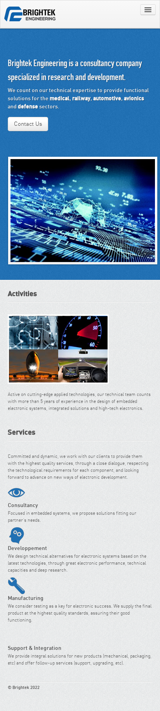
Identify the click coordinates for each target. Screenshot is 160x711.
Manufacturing (16, 585)
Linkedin (149, 694)
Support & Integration (16, 635)
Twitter (141, 694)
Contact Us (28, 124)
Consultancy (16, 493)
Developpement (16, 536)
